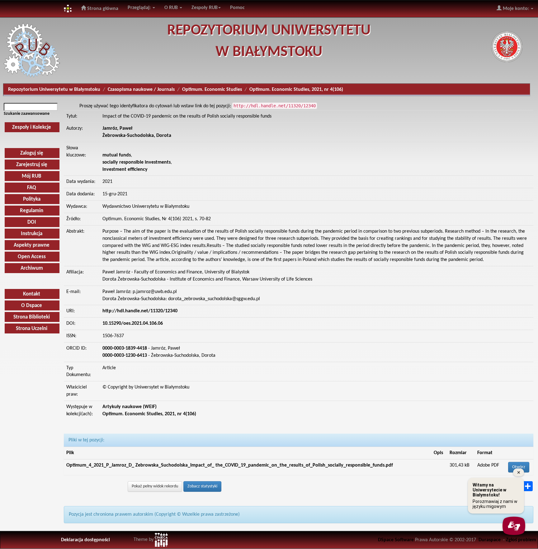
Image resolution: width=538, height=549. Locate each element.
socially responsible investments (136, 162)
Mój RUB (31, 176)
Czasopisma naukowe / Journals (141, 89)
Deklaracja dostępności (85, 539)
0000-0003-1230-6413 (124, 355)
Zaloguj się (31, 153)
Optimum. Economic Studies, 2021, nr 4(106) (296, 89)
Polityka (31, 199)
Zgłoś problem (521, 539)
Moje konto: (516, 8)
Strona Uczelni (31, 328)
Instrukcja (31, 233)
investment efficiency (125, 169)
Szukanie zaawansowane (27, 114)
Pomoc (237, 7)
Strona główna (102, 8)
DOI (31, 222)
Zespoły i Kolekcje (31, 127)
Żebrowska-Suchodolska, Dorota (136, 135)
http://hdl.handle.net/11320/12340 (139, 311)
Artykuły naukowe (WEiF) (129, 406)
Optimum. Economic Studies (212, 89)
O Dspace (31, 305)
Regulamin (31, 210)
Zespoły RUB (204, 7)
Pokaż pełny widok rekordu (155, 486)
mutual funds (116, 155)
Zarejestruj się (31, 164)
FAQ (31, 187)
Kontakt (31, 294)
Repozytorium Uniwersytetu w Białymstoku (54, 89)
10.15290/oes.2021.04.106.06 (132, 323)
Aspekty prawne (32, 245)
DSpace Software (396, 539)
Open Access (32, 256)
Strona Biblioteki (31, 317)
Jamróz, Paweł (117, 128)
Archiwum (32, 268)
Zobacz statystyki (202, 486)
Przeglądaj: (140, 7)
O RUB (171, 7)
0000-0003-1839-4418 (124, 348)
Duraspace (490, 539)
